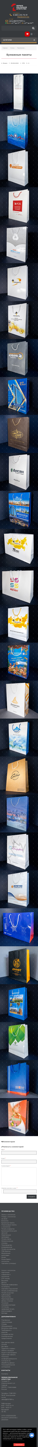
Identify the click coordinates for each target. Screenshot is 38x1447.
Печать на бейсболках (9, 1291)
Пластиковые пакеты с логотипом (9, 1226)
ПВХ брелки (5, 1251)
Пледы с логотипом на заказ (8, 1218)
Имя (2, 1149)
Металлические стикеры (7, 1242)
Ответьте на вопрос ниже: (8, 1188)
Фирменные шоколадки (5, 1254)
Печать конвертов (7, 1229)
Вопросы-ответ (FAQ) (9, 1328)
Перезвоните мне (23, 17)
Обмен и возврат (7, 1350)
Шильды (4, 1313)
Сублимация (6, 1295)
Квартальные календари (6, 1236)
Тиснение (4, 1303)
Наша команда (6, 1322)
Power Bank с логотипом (6, 1260)
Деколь (4, 1282)
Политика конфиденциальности (9, 1358)
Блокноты (4, 1221)
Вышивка (4, 1280)
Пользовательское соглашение (8, 1366)
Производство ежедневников (6, 1246)
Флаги (3, 1257)
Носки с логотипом (8, 1270)
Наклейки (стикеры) (8, 1263)
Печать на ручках (7, 1293)
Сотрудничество (7, 1334)
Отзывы (4, 1324)
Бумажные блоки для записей (9, 1232)
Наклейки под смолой (9, 1289)
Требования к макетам (6, 1331)
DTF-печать (5, 1278)
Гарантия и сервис (8, 1348)
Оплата (4, 1344)
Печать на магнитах (8, 1249)
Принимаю (19, 1445)
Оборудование (6, 1326)
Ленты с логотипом (8, 1215)
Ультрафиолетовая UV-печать (8, 1306)
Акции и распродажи (9, 1352)
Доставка (4, 1346)
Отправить (31, 1197)
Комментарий (5, 1166)
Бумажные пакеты (7, 1223)
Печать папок (6, 1239)
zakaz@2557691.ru (17, 21)
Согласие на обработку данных (7, 1362)
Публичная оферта (8, 1354)
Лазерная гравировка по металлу (9, 1286)
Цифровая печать (7, 1309)
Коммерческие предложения (7, 1337)
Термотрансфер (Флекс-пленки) (7, 1300)
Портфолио (5, 1320)
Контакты (4, 1374)
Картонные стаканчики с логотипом (6, 1274)
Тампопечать (6, 1297)
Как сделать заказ (7, 1342)
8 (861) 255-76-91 (20, 15)
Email (3, 1158)
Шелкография (6, 1311)
